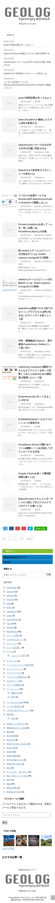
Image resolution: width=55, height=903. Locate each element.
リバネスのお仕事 (15, 702)
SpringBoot (12, 619)
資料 (9, 780)
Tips (47, 152)
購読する (9, 551)
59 (21, 539)
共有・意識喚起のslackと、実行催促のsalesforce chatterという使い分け (35, 344)
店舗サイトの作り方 (16, 724)
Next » (30, 539)
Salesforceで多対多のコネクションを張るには (25, 73)
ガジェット (12, 643)
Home (7, 561)
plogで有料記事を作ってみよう (18, 45)
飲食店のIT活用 (14, 792)
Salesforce (39, 127)
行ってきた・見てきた (17, 772)
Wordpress (12, 631)
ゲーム (10, 651)
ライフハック (13, 689)
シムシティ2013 (18, 655)
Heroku (37, 206)
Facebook (11, 587)
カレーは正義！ (14, 647)
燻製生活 (15, 693)
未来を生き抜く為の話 (17, 744)
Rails (9, 607)
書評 (9, 732)
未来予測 (11, 748)
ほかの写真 (8, 848)
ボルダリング (13, 681)
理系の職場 (12, 756)
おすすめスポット (15, 639)
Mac (9, 603)
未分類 (37, 101)
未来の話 (11, 740)
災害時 (10, 752)
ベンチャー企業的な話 (17, 677)
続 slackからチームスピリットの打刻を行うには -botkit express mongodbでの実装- (34, 254)
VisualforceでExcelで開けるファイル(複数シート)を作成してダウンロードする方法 (35, 448)
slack (20, 264)
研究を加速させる (15, 760)
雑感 (9, 784)
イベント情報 (13, 635)
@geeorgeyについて (15, 556)
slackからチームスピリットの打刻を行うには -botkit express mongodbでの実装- (35, 283)
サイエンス (12, 661)
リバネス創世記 (14, 706)
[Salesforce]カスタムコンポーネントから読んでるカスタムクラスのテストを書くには (35, 502)
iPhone (10, 599)
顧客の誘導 (12, 788)
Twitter (10, 627)
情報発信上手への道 (16, 728)
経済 (9, 768)
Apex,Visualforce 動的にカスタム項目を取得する (27, 53)
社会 (13, 718)
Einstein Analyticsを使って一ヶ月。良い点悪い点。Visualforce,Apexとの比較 (35, 228)
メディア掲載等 (14, 685)
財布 (13, 697)
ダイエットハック (15, 669)
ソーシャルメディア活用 (18, 665)
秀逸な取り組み (14, 764)
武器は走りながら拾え (27, 891)
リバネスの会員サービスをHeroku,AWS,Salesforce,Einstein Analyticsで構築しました (27, 85)
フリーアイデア (14, 673)
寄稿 (9, 714)
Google (37, 480)
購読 (4, 822)
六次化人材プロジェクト (18, 710)
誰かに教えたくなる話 (17, 776)
